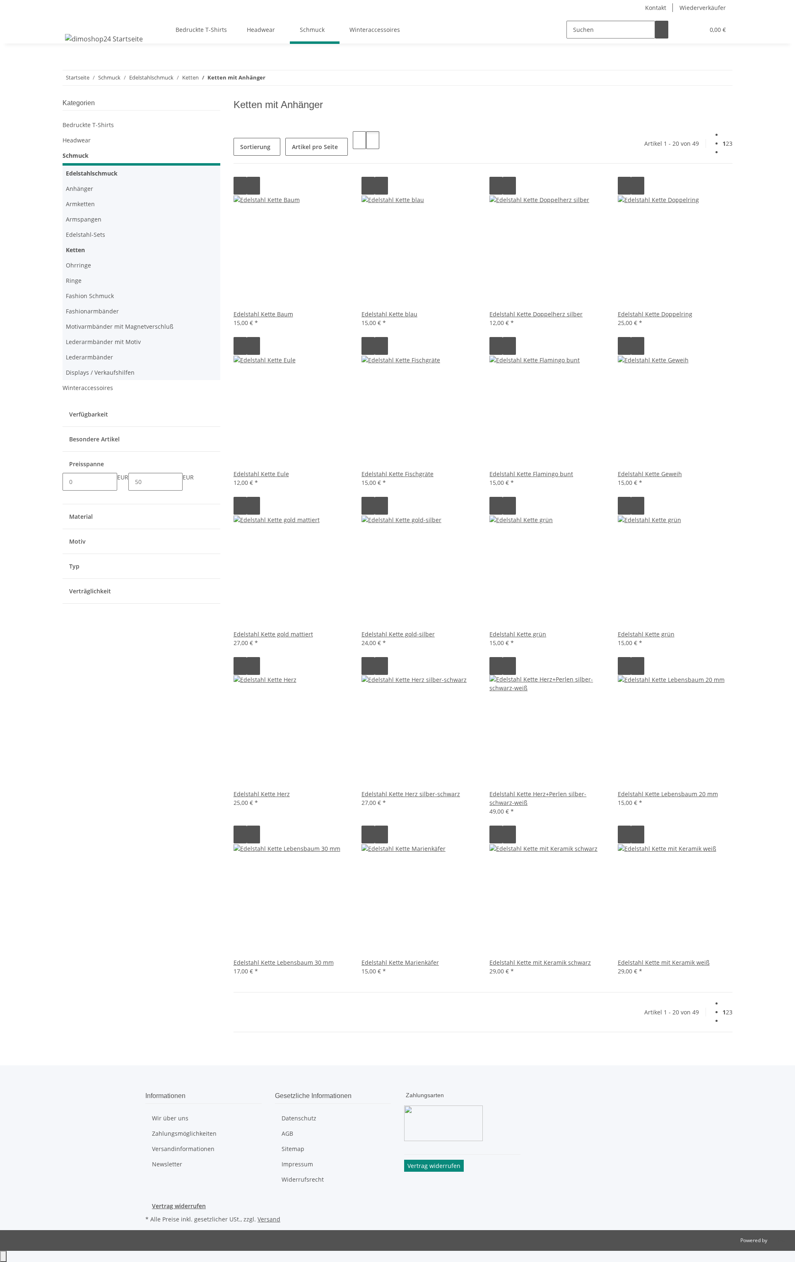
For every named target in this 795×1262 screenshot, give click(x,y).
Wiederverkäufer (702, 8)
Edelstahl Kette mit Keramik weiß (664, 962)
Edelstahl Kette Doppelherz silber (536, 314)
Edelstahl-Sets (85, 234)
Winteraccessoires (88, 388)
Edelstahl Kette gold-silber (398, 634)
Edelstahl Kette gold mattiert (273, 634)
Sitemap (293, 1149)
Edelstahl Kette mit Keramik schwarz (540, 962)
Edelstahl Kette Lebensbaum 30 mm (284, 962)
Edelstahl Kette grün (517, 634)
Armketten (80, 204)
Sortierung (255, 147)
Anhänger (79, 189)
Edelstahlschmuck (92, 173)
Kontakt (655, 8)
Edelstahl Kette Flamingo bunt (531, 474)
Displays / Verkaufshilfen (100, 372)
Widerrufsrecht (303, 1179)
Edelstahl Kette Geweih (650, 474)
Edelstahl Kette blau (389, 314)
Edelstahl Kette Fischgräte (397, 474)
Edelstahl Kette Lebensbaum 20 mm (668, 794)
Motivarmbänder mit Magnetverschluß (119, 326)
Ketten (75, 250)
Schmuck (76, 155)
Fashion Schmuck (90, 296)
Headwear (77, 140)
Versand (269, 1219)
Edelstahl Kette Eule (261, 474)
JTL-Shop (778, 1240)
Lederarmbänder (89, 357)
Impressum (297, 1164)
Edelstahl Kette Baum (263, 314)
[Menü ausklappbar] (73, 22)
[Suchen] (661, 30)
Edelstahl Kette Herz (262, 794)
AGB (287, 1133)
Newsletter (167, 1164)
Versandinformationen (183, 1149)
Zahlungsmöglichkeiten (184, 1133)
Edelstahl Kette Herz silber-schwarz (410, 794)
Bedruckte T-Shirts (88, 125)
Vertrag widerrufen (179, 1206)
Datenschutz (299, 1118)
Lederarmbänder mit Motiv (103, 342)
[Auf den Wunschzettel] (253, 186)
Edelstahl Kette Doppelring (655, 314)
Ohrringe (78, 265)
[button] (681, 29)
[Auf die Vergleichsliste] (240, 186)
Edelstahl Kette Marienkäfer (400, 962)
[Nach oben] (3, 1256)
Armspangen (83, 219)
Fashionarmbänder (92, 311)
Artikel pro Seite (315, 147)
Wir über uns (170, 1118)
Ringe (74, 280)
